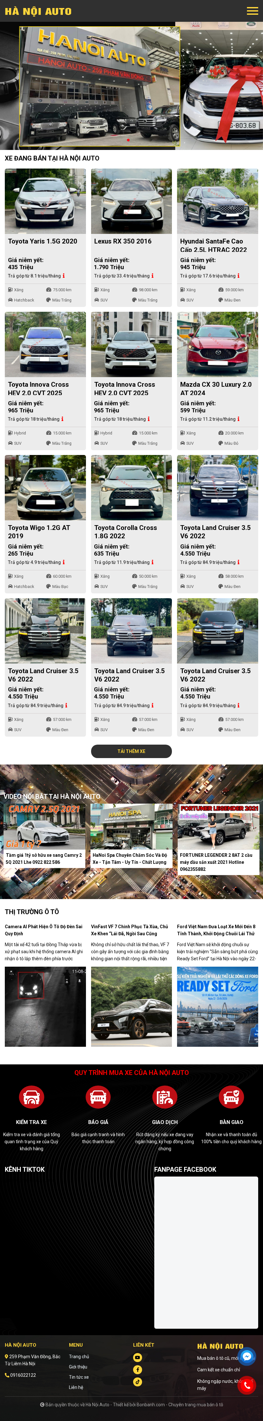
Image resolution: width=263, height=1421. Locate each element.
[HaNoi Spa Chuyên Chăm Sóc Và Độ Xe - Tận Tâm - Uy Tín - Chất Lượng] (131, 826)
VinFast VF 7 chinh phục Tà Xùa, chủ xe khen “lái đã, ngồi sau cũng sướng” (129, 933)
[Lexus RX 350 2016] (131, 201)
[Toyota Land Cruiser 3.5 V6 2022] (217, 487)
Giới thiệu (78, 1366)
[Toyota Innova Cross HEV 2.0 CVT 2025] (45, 344)
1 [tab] (128, 140)
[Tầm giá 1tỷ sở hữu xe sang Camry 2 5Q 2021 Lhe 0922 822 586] (44, 826)
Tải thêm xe (131, 751)
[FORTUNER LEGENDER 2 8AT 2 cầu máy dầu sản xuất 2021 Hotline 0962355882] (218, 826)
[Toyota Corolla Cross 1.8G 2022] (131, 487)
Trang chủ (79, 1356)
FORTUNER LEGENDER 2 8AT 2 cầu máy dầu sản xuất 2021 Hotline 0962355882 (216, 862)
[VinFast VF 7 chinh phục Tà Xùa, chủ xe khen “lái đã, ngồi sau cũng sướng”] (131, 1006)
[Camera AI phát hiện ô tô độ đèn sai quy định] (45, 1006)
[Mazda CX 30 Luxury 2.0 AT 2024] (217, 344)
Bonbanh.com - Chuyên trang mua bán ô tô (180, 1404)
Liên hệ (76, 1387)
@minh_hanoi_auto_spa (30, 1180)
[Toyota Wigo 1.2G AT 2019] (45, 487)
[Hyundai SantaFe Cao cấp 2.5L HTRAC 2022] (217, 201)
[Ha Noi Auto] (40, 11)
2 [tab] (135, 140)
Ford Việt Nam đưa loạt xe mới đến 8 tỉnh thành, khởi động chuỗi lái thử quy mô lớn (216, 933)
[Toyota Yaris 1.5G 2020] (45, 201)
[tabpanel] (131, 86)
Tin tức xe (79, 1377)
